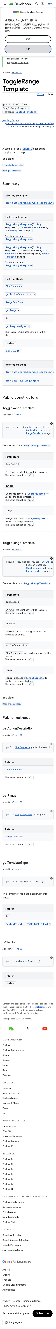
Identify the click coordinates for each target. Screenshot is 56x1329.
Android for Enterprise (13, 1050)
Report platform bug (12, 1235)
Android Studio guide (13, 1202)
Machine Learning (11, 1093)
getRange (11, 310)
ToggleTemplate (13, 164)
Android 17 (7, 1159)
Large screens (9, 1126)
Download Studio (10, 1216)
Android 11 (7, 1188)
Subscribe (42, 1313)
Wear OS (6, 1131)
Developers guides (11, 1207)
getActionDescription (19, 294)
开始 (28, 49)
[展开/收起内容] (7, 66)
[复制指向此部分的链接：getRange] (19, 796)
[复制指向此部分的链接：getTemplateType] (31, 863)
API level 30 (17, 72)
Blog (4, 1069)
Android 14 (7, 1174)
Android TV (8, 1145)
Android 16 (7, 1164)
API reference (9, 1212)
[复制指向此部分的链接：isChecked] (20, 942)
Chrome (6, 1274)
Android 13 (7, 1178)
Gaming (6, 1088)
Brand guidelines (31, 1301)
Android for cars (10, 1140)
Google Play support (12, 1245)
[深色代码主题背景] (51, 424)
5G (4, 1112)
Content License (37, 1007)
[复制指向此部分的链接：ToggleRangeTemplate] (38, 408)
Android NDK (8, 1221)
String (37, 224)
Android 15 (7, 1169)
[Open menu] (5, 3)
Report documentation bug (15, 1240)
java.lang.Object (10, 120)
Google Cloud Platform (14, 1284)
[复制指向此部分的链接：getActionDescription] (36, 729)
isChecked (12, 351)
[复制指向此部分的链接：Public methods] (33, 718)
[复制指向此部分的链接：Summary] (22, 184)
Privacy (5, 1107)
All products (8, 1289)
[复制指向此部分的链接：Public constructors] (41, 398)
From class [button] (22, 380)
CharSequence (14, 286)
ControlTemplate (26, 111)
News (5, 1065)
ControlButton (29, 227)
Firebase (6, 1279)
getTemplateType (16, 326)
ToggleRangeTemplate (19, 224)
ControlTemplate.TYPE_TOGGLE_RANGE (28, 924)
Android (6, 1045)
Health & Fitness (10, 1098)
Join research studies (12, 1249)
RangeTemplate (12, 170)
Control (27, 148)
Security (6, 1055)
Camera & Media (10, 1103)
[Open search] (37, 4)
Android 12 (7, 1183)
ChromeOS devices (12, 1136)
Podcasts (6, 1074)
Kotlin (40, 94)
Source (5, 1060)
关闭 (28, 39)
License (16, 1301)
